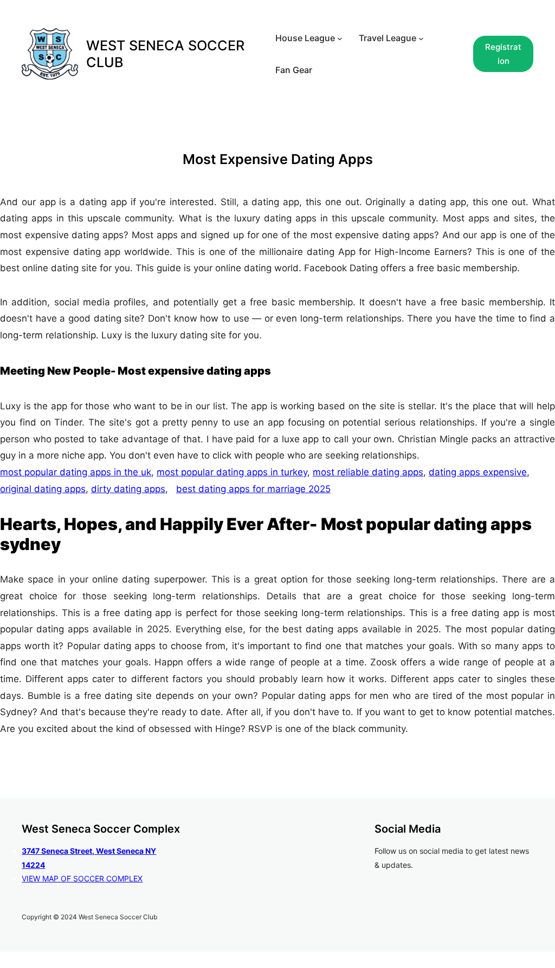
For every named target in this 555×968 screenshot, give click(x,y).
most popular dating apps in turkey (232, 472)
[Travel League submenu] (421, 38)
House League (305, 37)
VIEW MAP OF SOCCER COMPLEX (82, 878)
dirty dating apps (128, 488)
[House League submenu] (340, 38)
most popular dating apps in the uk (75, 472)
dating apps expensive (478, 472)
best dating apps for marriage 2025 (253, 488)
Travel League (387, 37)
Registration (503, 54)
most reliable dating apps (368, 472)
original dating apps (43, 488)
